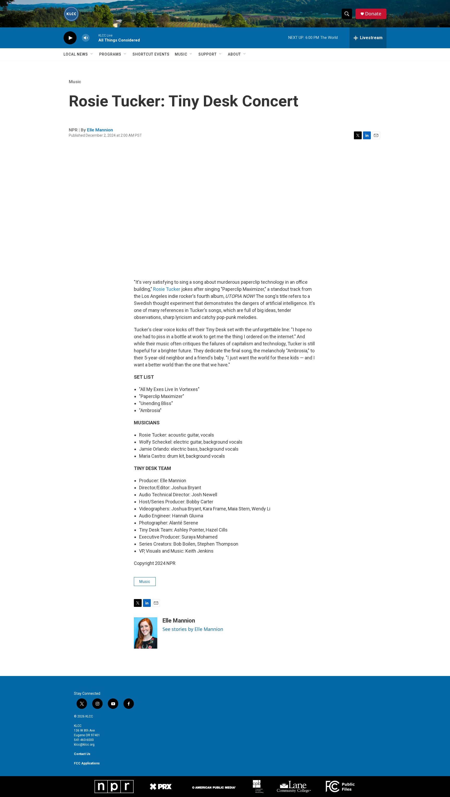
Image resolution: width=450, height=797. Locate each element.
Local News (76, 54)
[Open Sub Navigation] (92, 54)
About (234, 54)
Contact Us (82, 754)
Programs (110, 54)
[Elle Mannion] (145, 633)
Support (207, 54)
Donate (373, 13)
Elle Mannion (100, 129)
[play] (70, 38)
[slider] (94, 37)
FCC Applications (87, 763)
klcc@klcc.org (84, 744)
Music (181, 54)
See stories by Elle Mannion (192, 629)
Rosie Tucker (166, 289)
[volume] (85, 38)
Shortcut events (151, 54)
